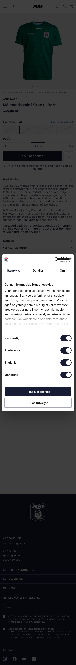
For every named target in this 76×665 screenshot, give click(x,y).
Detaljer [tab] (38, 270)
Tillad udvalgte (38, 403)
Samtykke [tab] (13, 270)
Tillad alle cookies (38, 391)
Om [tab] (62, 270)
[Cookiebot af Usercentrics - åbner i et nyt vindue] (55, 259)
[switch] (66, 350)
